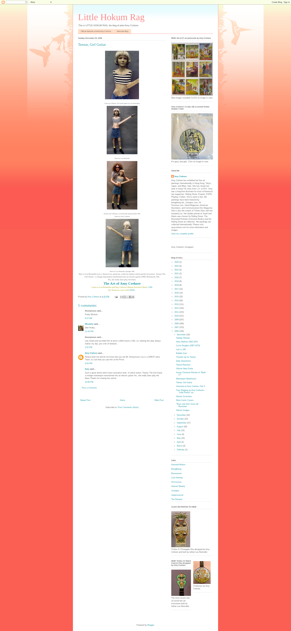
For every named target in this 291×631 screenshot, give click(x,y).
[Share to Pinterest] (133, 296)
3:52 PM (88, 347)
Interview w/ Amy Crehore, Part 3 (190, 386)
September (182, 423)
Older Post (159, 400)
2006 (176, 331)
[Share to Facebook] (130, 296)
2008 (176, 323)
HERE (132, 290)
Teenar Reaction (183, 365)
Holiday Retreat (183, 338)
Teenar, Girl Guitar (184, 382)
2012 (176, 308)
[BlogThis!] (124, 296)
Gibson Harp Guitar (184, 368)
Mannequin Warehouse (186, 379)
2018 (176, 285)
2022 (176, 270)
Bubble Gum (181, 353)
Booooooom (176, 473)
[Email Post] (116, 297)
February (181, 449)
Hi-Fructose (176, 482)
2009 (176, 319)
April (179, 442)
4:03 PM (88, 363)
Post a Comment (89, 388)
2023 (176, 266)
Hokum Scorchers (184, 396)
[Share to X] (127, 296)
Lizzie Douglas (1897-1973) (188, 345)
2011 (176, 312)
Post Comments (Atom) (128, 407)
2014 (176, 300)
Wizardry (89, 324)
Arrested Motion (178, 464)
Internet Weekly (178, 486)
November (181, 415)
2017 (176, 289)
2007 (176, 327)
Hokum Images (182, 410)
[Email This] (121, 296)
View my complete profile (182, 234)
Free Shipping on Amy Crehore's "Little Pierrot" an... (190, 391)
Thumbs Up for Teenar (186, 357)
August (180, 426)
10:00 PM (89, 382)
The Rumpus (176, 499)
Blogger (150, 625)
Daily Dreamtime (183, 361)
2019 (176, 281)
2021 (176, 273)
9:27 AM (88, 318)
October (180, 419)
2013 (176, 304)
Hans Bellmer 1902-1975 (187, 342)
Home (122, 400)
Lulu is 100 (181, 349)
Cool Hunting (176, 477)
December (181, 334)
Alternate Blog (122, 31)
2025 (176, 262)
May (179, 438)
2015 (176, 296)
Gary (87, 369)
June (179, 434)
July (179, 430)
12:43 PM (89, 331)
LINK (150, 287)
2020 (176, 277)
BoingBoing (176, 469)
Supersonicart (177, 495)
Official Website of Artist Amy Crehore (96, 31)
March (180, 446)
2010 (176, 316)
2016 (176, 293)
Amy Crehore (91, 353)
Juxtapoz (175, 490)
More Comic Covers (185, 400)
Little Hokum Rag (111, 17)
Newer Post (85, 400)
